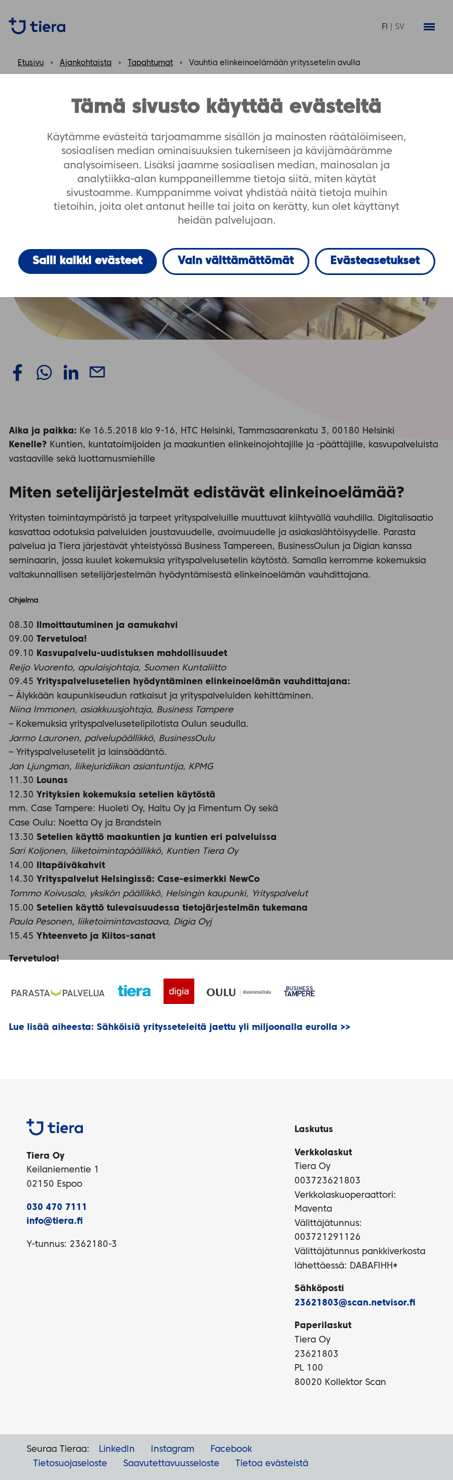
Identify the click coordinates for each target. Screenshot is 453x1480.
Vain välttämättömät (236, 261)
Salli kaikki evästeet (88, 261)
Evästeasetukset (375, 261)
